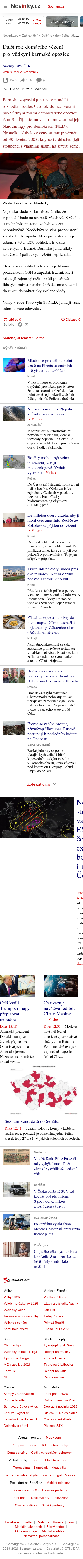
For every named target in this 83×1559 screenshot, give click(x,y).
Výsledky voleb (14, 1310)
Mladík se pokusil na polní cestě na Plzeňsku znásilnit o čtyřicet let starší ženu (49, 365)
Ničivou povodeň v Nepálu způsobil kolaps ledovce (49, 411)
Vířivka (70, 1475)
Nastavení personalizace (41, 1536)
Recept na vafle (55, 1371)
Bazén (37, 1460)
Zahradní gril (52, 1475)
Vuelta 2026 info (55, 1297)
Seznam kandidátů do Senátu (32, 1121)
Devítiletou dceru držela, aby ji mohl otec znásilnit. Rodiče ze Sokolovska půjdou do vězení (53, 520)
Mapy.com (53, 1437)
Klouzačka (58, 1467)
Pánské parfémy (52, 1505)
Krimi (31, 376)
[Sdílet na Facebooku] (20, 324)
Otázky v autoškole (57, 1419)
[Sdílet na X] (26, 324)
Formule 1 (11, 1371)
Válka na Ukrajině (38, 744)
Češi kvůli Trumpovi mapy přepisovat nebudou (15, 1011)
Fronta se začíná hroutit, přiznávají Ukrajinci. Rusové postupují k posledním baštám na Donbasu (52, 731)
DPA (19, 66)
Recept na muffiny (57, 1352)
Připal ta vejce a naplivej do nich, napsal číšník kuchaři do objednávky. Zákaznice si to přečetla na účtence (52, 625)
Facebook (12, 1522)
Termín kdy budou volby (21, 1316)
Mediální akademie (29, 1526)
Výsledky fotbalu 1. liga (20, 1352)
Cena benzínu (17, 1452)
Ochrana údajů (26, 1531)
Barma (39, 338)
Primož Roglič (54, 1322)
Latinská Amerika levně (20, 1419)
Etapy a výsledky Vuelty (61, 1303)
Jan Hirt (49, 1310)
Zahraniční (34, 425)
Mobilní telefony (58, 1482)
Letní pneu (19, 1497)
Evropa (32, 687)
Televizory (60, 1497)
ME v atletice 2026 (17, 1364)
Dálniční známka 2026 (60, 1400)
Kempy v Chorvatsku (19, 1394)
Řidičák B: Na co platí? (60, 1413)
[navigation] (5, 6)
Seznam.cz (56, 6)
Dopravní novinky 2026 (60, 1406)
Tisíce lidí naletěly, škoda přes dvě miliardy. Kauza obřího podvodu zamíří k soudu (52, 573)
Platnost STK (53, 1425)
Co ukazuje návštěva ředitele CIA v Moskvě (60, 1008)
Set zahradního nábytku (21, 1475)
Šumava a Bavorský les (21, 1406)
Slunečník (40, 1467)
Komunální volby (16, 1329)
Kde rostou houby (55, 1445)
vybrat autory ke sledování (19, 72)
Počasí (31, 478)
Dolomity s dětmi (16, 1425)
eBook (13, 80)
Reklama (42, 1522)
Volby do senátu (15, 1322)
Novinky (8, 66)
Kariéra (58, 1522)
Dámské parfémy (54, 1490)
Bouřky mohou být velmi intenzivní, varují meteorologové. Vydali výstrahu (48, 465)
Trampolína (21, 1467)
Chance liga (12, 1345)
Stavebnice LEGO (25, 1490)
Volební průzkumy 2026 (21, 1303)
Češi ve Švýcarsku (17, 1413)
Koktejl (32, 638)
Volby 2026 (12, 1297)
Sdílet (29, 80)
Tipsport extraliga (16, 1358)
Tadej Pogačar (54, 1316)
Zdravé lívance (54, 1358)
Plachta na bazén (58, 1460)
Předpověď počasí (25, 1445)
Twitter (28, 1522)
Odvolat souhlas (52, 1531)
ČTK (27, 66)
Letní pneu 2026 (56, 1394)
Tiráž (70, 1522)
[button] (41, 176)
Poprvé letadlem (15, 1400)
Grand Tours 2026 (57, 1329)
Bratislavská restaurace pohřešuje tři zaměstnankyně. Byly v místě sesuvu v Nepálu (52, 676)
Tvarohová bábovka (58, 1364)
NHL (7, 1377)
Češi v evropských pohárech (51, 1452)
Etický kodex (55, 1526)
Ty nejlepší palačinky (59, 1345)
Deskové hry (40, 1497)
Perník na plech (55, 1377)
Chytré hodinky (26, 1505)
